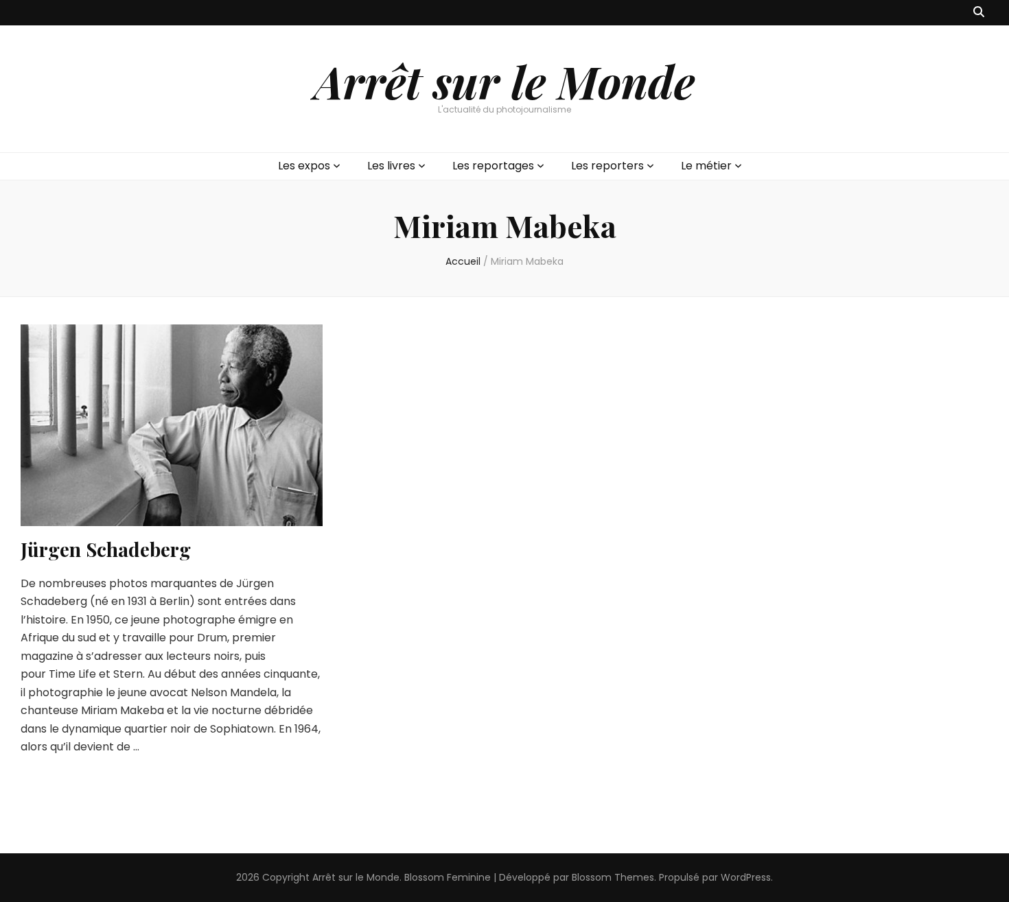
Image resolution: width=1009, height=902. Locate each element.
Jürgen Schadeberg (106, 549)
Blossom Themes (613, 877)
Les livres (391, 166)
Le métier (706, 166)
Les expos (304, 166)
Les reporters (607, 166)
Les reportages (493, 166)
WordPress (746, 877)
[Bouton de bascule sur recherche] (978, 12)
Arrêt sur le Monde (504, 80)
